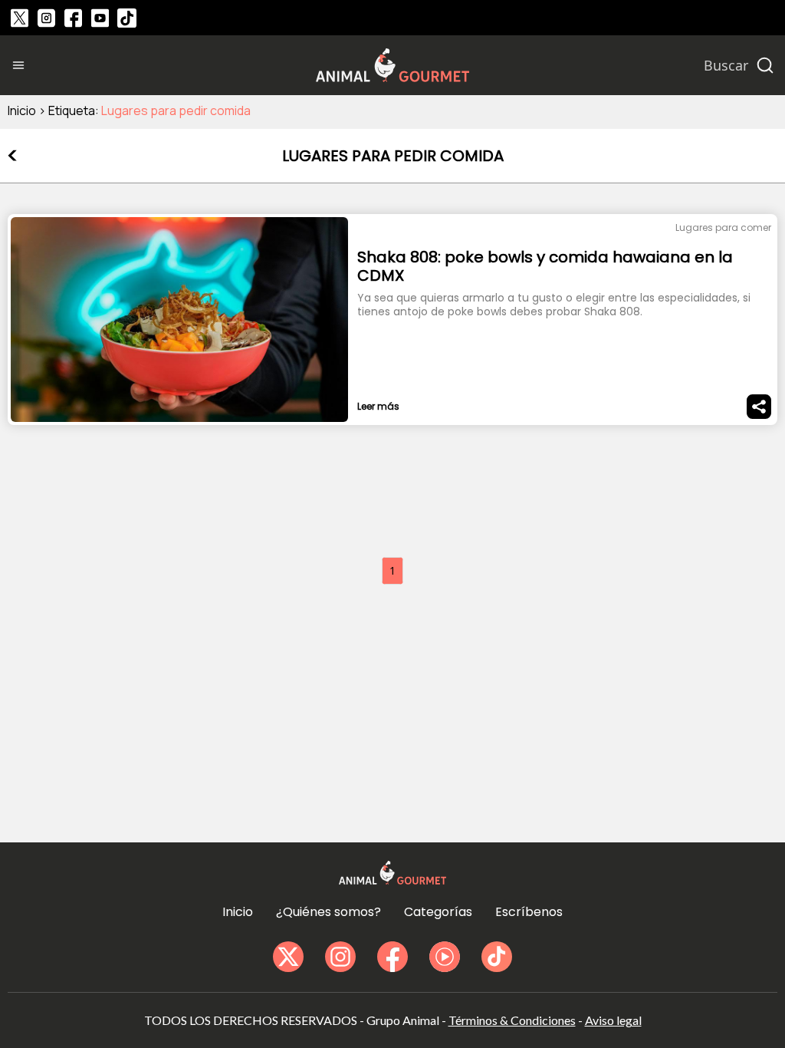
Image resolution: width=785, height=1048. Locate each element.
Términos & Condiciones (512, 1020)
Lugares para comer (723, 227)
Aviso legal (613, 1020)
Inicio (22, 110)
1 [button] (392, 570)
